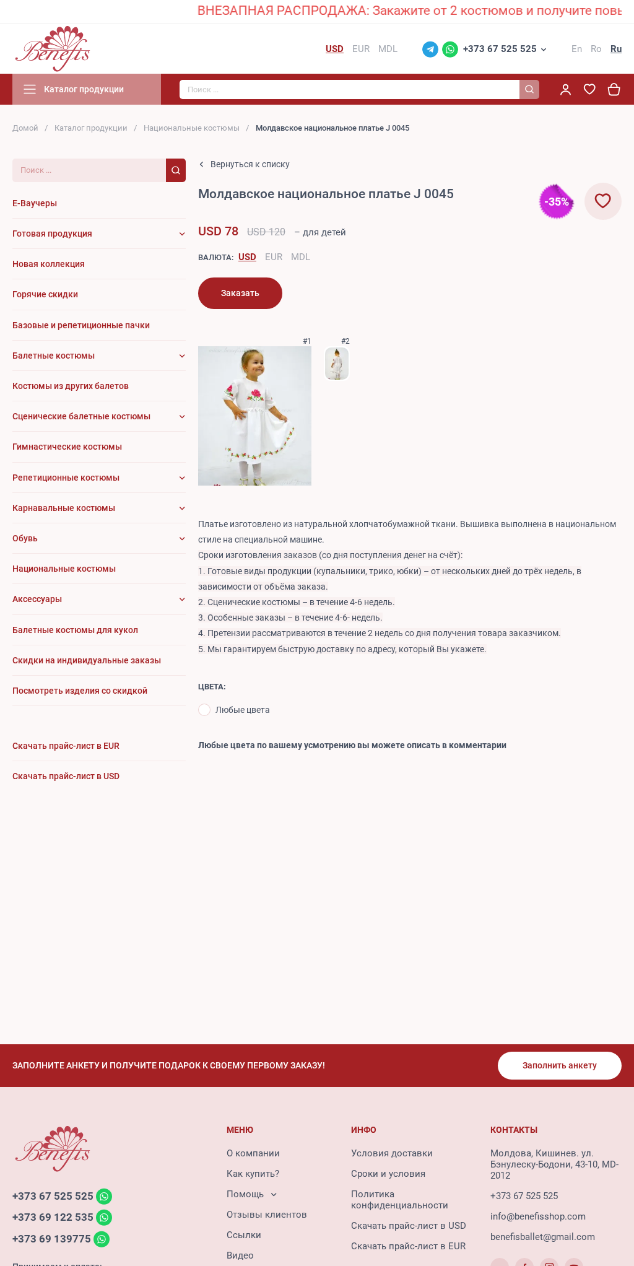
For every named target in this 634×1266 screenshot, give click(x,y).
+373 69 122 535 (52, 1217)
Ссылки (244, 1235)
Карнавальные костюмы (63, 508)
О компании (253, 1153)
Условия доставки (392, 1153)
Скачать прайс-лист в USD (408, 1225)
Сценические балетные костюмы (81, 416)
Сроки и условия (388, 1173)
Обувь (25, 538)
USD (247, 257)
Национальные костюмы (192, 128)
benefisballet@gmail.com (542, 1236)
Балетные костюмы (53, 355)
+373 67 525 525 (500, 49)
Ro (596, 49)
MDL (300, 257)
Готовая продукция (52, 233)
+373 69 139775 (51, 1239)
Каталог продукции (91, 128)
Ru (616, 49)
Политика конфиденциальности (399, 1200)
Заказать (240, 293)
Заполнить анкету (560, 1065)
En (576, 49)
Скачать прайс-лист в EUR (408, 1246)
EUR (273, 257)
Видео (240, 1255)
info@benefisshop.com (538, 1216)
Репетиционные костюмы (65, 477)
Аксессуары (37, 599)
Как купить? (253, 1173)
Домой (25, 128)
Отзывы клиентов (267, 1214)
